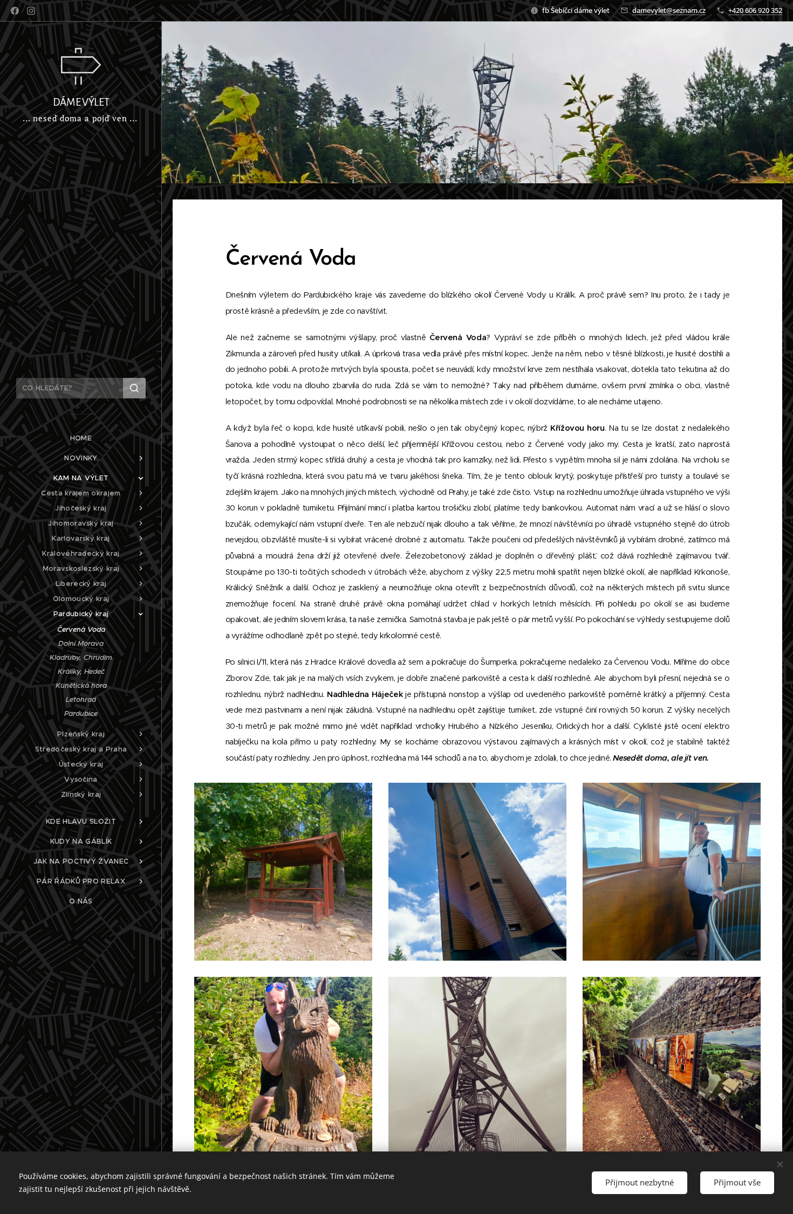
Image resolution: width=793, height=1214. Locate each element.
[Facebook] (15, 11)
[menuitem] (81, 438)
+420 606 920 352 (755, 10)
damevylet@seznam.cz (669, 10)
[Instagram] (31, 11)
